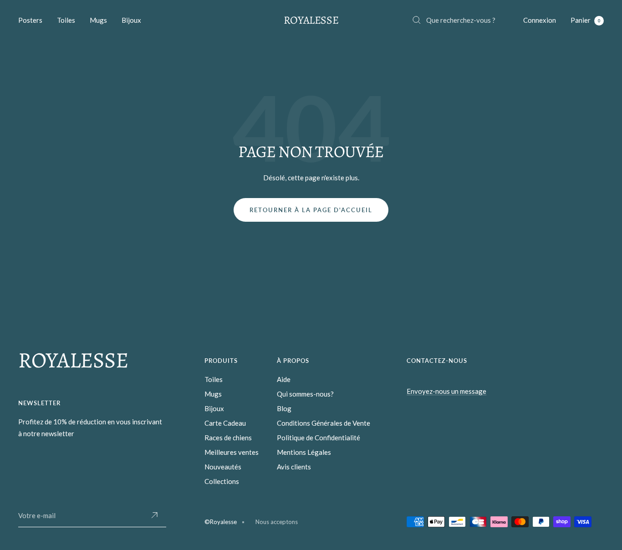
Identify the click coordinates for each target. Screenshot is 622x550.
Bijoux (131, 20)
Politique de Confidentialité (318, 437)
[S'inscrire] (154, 515)
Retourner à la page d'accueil (311, 210)
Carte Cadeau (225, 423)
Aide (284, 379)
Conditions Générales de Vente (323, 423)
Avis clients (294, 467)
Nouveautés (222, 467)
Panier (585, 20)
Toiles (66, 20)
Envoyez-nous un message (446, 391)
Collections (221, 481)
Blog (284, 408)
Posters (30, 20)
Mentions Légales (304, 452)
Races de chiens (228, 437)
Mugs (98, 20)
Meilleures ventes (231, 452)
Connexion (539, 20)
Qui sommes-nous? (305, 394)
